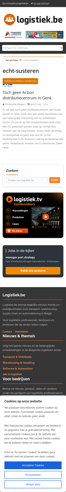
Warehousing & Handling (20, 81)
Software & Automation (18, 368)
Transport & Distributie (17, 357)
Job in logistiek (12, 374)
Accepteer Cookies (33, 465)
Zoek (54, 180)
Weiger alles (33, 484)
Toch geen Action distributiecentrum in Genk (27, 95)
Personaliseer (33, 474)
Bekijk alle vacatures (33, 270)
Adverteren (21, 331)
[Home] (20, 59)
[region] (33, 443)
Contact (7, 331)
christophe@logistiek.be (16, 3)
